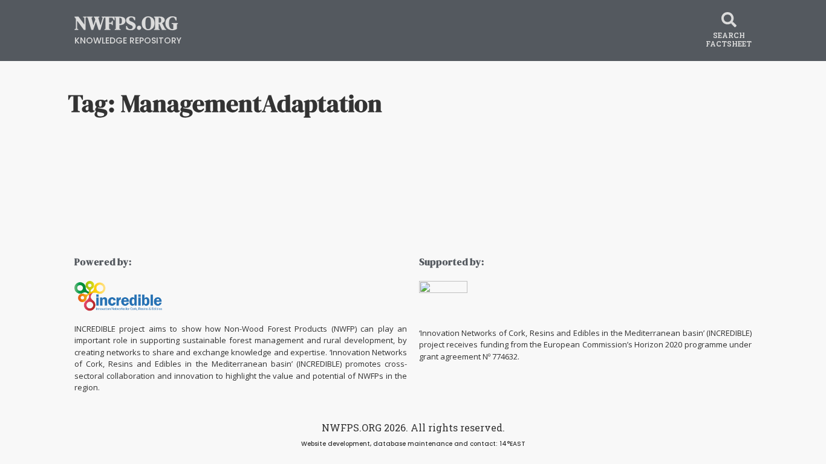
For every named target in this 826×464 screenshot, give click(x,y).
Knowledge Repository (127, 40)
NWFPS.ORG (126, 23)
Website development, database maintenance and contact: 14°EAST (413, 443)
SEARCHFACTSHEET (729, 39)
